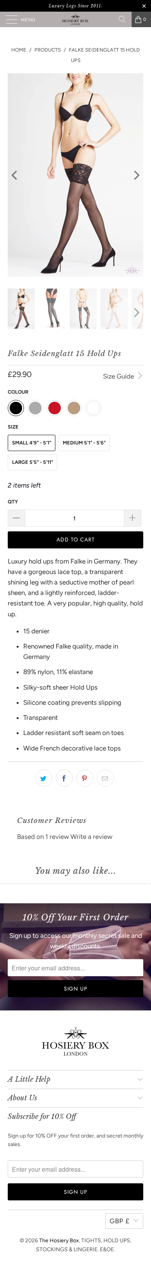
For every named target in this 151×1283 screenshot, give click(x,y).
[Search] (122, 19)
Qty (13, 502)
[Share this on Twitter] (43, 778)
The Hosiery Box (59, 1240)
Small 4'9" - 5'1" (31, 443)
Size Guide (119, 376)
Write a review (91, 836)
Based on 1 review (43, 836)
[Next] (136, 175)
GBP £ (120, 1221)
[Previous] (15, 175)
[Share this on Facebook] (64, 778)
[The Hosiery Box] (75, 19)
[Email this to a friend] (105, 778)
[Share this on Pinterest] (84, 778)
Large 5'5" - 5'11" (32, 462)
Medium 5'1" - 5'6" (84, 443)
